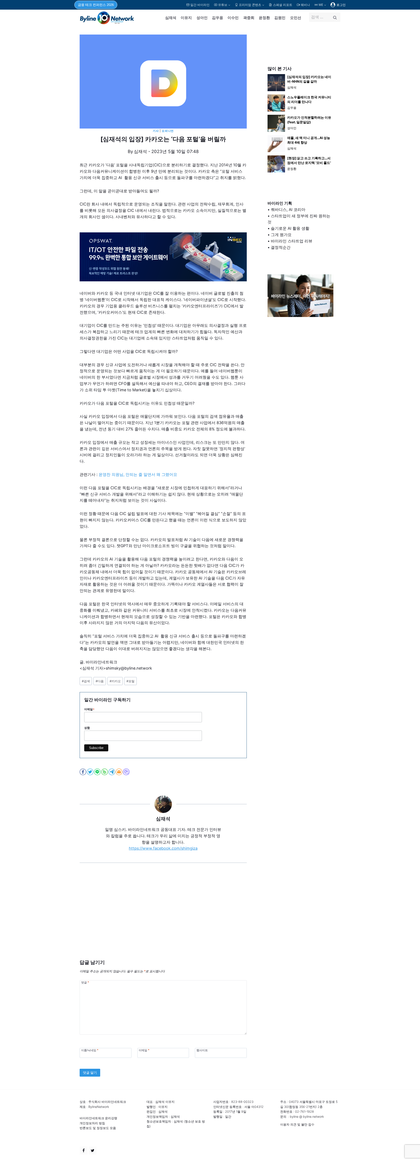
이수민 (233, 18)
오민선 (295, 18)
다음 (100, 681)
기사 (156, 130)
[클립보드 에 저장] (126, 772)
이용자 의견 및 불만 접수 (297, 1124)
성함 (87, 727)
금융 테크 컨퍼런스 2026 (96, 5)
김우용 (217, 18)
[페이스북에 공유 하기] (83, 772)
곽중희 (248, 18)
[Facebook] (84, 1150)
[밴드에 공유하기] (104, 772)
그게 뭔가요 (281, 234)
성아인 (202, 18)
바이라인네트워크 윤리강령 (98, 1118)
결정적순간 (280, 247)
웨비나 (305, 5)
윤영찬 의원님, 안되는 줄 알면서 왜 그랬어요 (138, 474)
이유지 (186, 18)
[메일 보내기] (119, 772)
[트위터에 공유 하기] (90, 772)
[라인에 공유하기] (97, 772)
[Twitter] (92, 1150)
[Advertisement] (163, 917)
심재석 (170, 18)
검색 (86, 681)
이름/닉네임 (89, 1050)
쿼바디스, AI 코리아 (288, 209)
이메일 (89, 709)
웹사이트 (202, 1050)
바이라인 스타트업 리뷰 (291, 241)
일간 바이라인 (200, 5)
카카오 (115, 681)
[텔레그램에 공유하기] (112, 772)
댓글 (85, 982)
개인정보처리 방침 (92, 1123)
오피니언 (168, 130)
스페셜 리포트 (282, 5)
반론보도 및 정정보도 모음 (98, 1128)
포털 (130, 681)
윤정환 (264, 18)
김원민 (279, 18)
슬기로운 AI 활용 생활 (290, 228)
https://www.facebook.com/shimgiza (163, 848)
